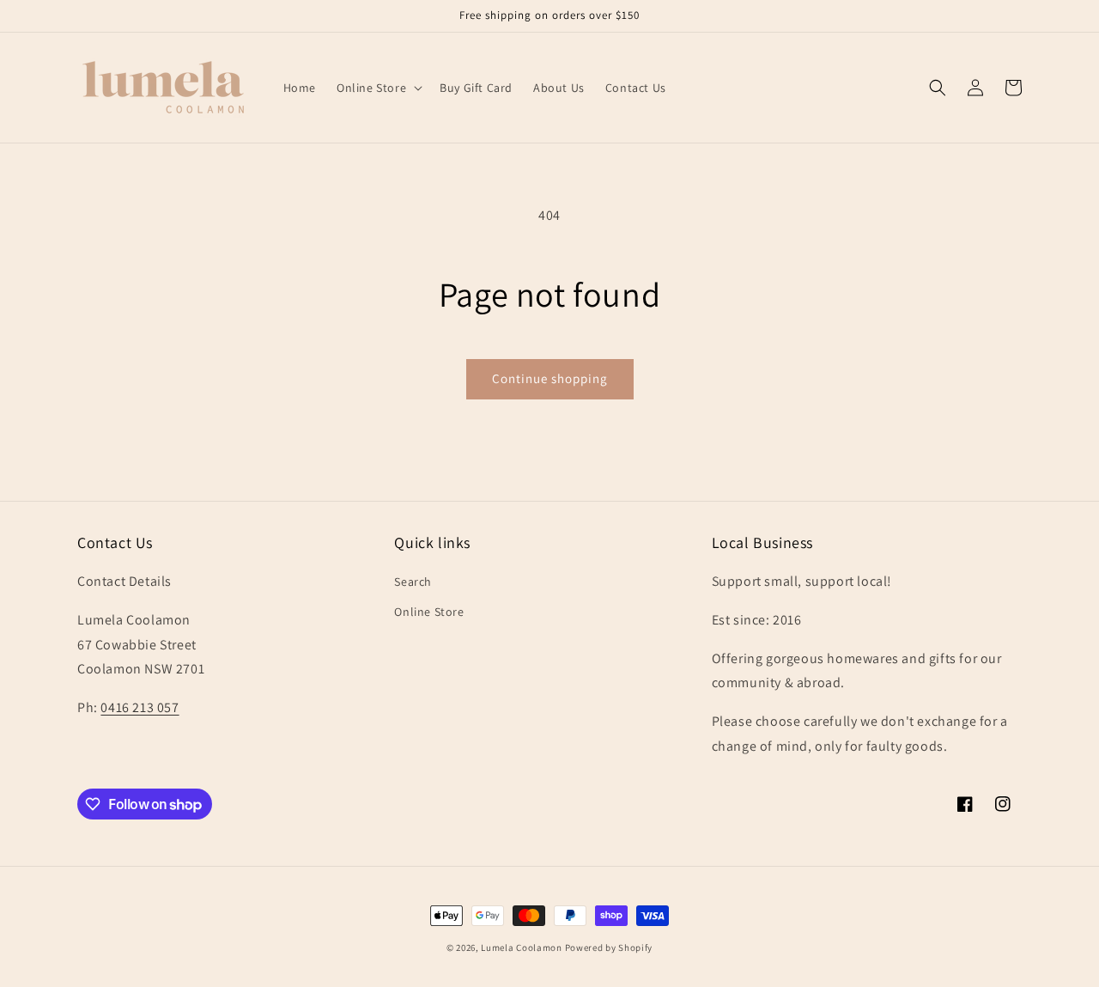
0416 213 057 (139, 707)
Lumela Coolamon (521, 947)
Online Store (429, 611)
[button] (377, 88)
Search (413, 581)
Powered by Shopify (609, 947)
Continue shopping (550, 378)
